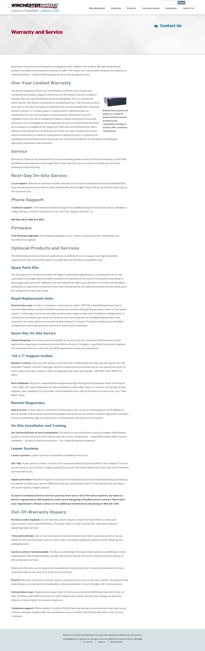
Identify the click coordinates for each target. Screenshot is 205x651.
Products (131, 8)
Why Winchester (97, 8)
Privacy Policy (116, 642)
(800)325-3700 (50, 10)
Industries (116, 8)
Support (101, 642)
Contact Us (188, 8)
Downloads (171, 8)
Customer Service (151, 8)
